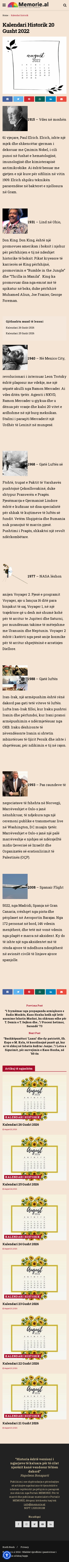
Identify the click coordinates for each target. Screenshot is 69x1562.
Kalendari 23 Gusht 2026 (21, 1304)
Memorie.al (10, 1552)
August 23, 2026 (10, 1249)
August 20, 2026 (10, 1308)
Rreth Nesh (9, 1547)
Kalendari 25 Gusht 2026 (20, 333)
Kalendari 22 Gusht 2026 (21, 1363)
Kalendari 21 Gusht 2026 (21, 1423)
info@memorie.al (34, 1504)
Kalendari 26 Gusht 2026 (20, 327)
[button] (6, 1555)
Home (5, 15)
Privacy (25, 1547)
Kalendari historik (19, 15)
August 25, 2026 (10, 1129)
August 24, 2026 (10, 1189)
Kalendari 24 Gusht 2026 (21, 1244)
